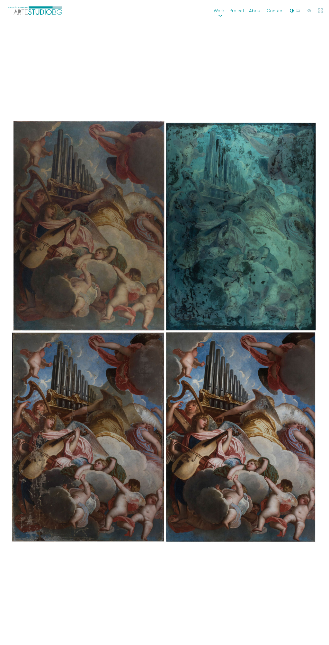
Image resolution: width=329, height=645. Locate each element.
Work (219, 10)
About (255, 10)
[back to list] (298, 10)
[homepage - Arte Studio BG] (35, 10)
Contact (275, 10)
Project (236, 10)
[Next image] (246, 333)
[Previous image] (82, 333)
